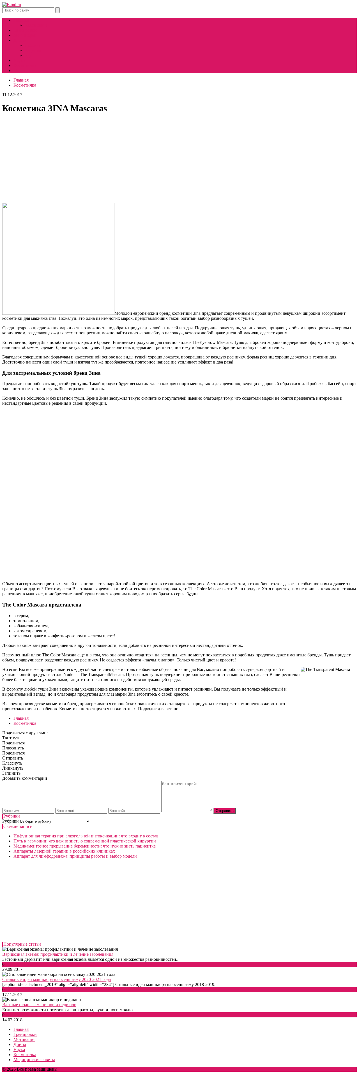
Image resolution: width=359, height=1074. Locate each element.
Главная (21, 20)
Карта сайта (36, 25)
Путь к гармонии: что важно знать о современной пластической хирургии (84, 841)
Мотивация (24, 35)
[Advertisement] (179, 159)
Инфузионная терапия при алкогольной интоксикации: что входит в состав (85, 836)
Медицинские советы (34, 70)
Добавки (33, 45)
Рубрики (10, 821)
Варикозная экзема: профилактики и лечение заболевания (57, 954)
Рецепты (33, 50)
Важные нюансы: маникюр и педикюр (39, 1004)
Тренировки (25, 30)
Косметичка (24, 65)
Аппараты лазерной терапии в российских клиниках (64, 851)
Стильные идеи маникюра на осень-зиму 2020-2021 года (56, 979)
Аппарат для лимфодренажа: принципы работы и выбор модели (75, 856)
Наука (19, 60)
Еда (28, 55)
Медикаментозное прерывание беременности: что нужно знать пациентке (84, 846)
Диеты (19, 40)
